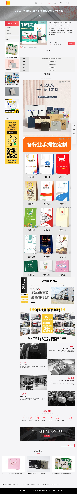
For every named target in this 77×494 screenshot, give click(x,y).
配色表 (13, 484)
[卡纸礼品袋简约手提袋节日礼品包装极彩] (38, 463)
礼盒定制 (9, 27)
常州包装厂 (28, 484)
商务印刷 (9, 33)
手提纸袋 (9, 36)
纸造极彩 (22, 484)
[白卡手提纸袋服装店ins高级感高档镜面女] (63, 463)
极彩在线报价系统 (40, 484)
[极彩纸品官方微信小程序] (74, 138)
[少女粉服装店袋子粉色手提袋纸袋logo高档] (13, 463)
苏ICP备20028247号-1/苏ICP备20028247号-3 (52, 490)
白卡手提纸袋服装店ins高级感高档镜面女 (61, 473)
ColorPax (47, 484)
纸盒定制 (9, 30)
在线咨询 (71, 43)
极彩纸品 (35, 490)
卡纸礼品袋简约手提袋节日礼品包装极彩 (36, 473)
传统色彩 (9, 484)
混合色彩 (18, 484)
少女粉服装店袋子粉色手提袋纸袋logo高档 (12, 473)
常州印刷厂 (33, 484)
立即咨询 (47, 435)
